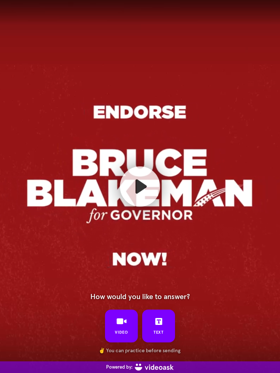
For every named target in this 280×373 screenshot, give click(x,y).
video (121, 332)
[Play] (140, 186)
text (158, 332)
